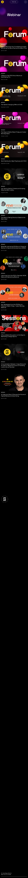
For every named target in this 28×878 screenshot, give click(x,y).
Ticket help (14, 1)
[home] (2, 2)
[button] (25, 2)
